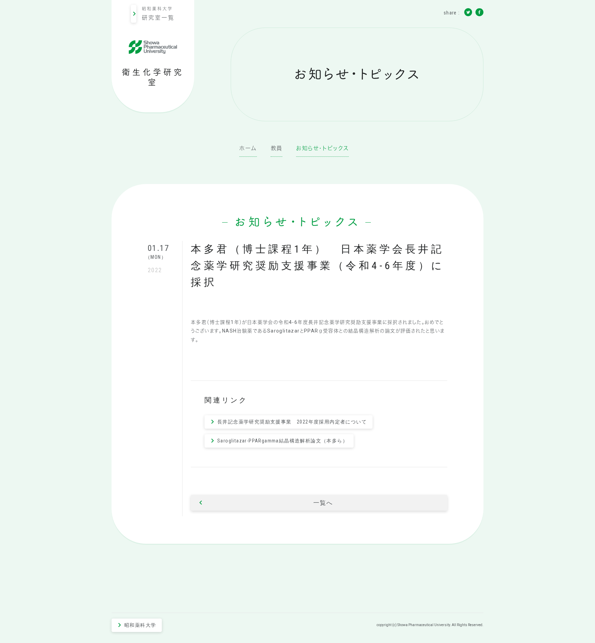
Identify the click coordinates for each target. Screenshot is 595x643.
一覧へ (323, 502)
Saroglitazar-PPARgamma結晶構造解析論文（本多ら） (282, 440)
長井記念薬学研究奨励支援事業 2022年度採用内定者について (292, 422)
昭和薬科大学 (158, 14)
